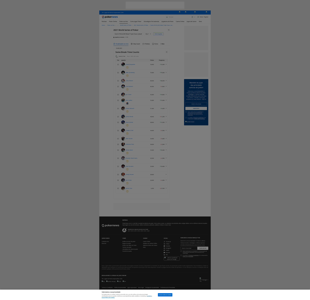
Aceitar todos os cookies (165, 294)
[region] (155, 295)
